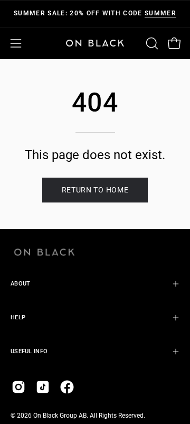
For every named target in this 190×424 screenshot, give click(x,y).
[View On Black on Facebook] (67, 387)
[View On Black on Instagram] (18, 387)
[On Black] (95, 43)
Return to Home (95, 190)
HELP (18, 317)
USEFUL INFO (29, 351)
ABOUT (20, 283)
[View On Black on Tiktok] (43, 387)
